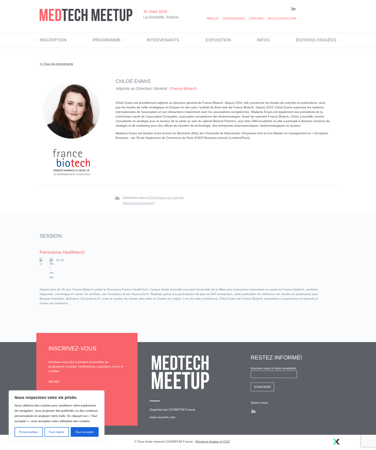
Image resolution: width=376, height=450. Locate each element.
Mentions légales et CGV (213, 441)
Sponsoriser (234, 18)
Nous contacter (282, 18)
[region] (56, 415)
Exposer (256, 18)
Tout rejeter (56, 432)
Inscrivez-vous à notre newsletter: (274, 368)
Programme (107, 40)
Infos (263, 40)
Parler (212, 18)
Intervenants (163, 40)
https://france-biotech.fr (139, 203)
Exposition (218, 40)
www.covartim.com (162, 417)
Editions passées (316, 40)
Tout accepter (84, 432)
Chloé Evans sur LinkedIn (166, 197)
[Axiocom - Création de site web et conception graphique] (336, 442)
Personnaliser (28, 432)
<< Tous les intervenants (56, 63)
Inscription (53, 40)
